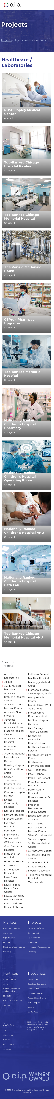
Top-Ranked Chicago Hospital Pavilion (21, 164)
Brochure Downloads (37, 984)
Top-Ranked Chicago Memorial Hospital (21, 216)
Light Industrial (9, 938)
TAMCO (6, 1005)
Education (7, 942)
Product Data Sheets (37, 998)
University (7, 952)
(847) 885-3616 (37, 1030)
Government (8, 933)
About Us (7, 1049)
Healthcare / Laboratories (14, 947)
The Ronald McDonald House (23, 269)
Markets (10, 922)
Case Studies (33, 989)
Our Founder (8, 1044)
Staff (5, 1030)
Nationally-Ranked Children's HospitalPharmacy (20, 424)
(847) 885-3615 (40, 1027)
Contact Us (8, 1035)
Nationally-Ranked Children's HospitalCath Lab (20, 581)
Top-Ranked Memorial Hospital (22, 374)
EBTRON (7, 996)
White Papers (33, 1012)
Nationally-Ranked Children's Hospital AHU (24, 531)
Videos (31, 1007)
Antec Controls (9, 979)
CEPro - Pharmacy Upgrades (19, 321)
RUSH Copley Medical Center (22, 112)
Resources (37, 973)
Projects (6, 40)
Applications (33, 979)
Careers (6, 1040)
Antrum (6, 984)
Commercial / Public (11, 928)
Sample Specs (34, 1002)
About (8, 1024)
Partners (10, 973)
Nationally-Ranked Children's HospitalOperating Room (20, 476)
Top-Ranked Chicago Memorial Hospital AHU (23, 635)
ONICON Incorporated (13, 1000)
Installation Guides (35, 993)
